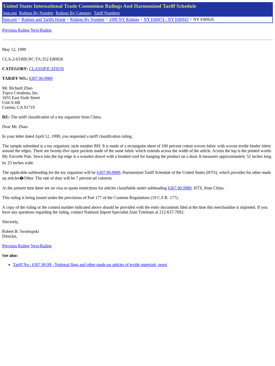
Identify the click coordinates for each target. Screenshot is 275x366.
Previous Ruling (16, 30)
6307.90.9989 (41, 78)
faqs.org (10, 13)
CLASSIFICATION (46, 68)
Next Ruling (41, 30)
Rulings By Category (74, 13)
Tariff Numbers (107, 13)
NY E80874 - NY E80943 (166, 19)
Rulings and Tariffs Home (43, 19)
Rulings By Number (36, 13)
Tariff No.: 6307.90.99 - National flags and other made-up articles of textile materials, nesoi (90, 264)
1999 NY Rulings (124, 19)
